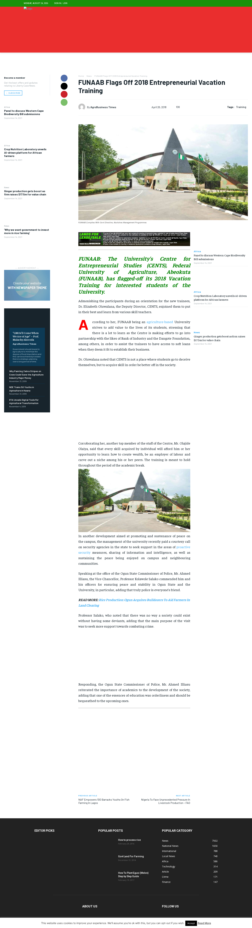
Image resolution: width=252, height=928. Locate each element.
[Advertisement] (134, 405)
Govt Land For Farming (131, 856)
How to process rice (129, 840)
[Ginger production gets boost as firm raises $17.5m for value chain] (27, 212)
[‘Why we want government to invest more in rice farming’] (27, 250)
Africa (7, 107)
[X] (64, 86)
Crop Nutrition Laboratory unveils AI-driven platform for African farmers (25, 152)
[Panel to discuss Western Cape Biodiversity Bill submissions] (27, 131)
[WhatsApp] (64, 102)
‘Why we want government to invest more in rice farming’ (26, 231)
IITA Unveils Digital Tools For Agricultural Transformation (24, 401)
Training (241, 107)
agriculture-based (160, 322)
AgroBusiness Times (24, 343)
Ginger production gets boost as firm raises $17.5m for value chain (25, 192)
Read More (204, 923)
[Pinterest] (64, 94)
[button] (225, 3)
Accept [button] (191, 923)
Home (81, 76)
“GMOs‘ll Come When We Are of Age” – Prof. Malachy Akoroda (26, 336)
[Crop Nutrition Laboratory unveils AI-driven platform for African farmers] (27, 173)
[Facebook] (64, 78)
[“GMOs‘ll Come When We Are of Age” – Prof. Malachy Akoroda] (27, 321)
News (6, 187)
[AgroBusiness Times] (82, 107)
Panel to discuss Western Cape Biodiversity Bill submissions (24, 112)
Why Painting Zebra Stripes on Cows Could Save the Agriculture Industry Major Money (26, 374)
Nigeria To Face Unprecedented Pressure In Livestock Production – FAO (165, 801)
